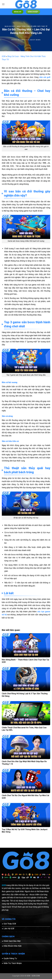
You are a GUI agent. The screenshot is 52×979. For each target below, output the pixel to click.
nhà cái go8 (44, 77)
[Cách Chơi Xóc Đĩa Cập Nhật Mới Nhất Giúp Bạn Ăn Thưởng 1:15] (26, 747)
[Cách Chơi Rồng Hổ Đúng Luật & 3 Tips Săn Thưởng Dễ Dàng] (26, 679)
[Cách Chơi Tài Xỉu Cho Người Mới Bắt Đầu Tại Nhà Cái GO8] (26, 781)
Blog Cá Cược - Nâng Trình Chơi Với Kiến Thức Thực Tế (26, 26)
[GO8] (26, 4)
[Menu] (3, 4)
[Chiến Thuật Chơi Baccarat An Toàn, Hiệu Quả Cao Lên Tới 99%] (26, 713)
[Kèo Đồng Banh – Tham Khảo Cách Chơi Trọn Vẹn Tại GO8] (26, 645)
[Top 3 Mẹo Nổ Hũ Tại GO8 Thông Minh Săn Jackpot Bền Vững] (26, 815)
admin (38, 40)
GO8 (3, 56)
